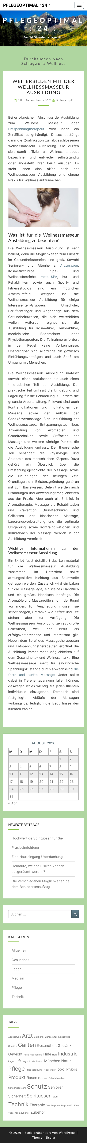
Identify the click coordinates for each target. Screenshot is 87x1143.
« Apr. (13, 803)
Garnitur (12, 1046)
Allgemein (19, 950)
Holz (54, 1054)
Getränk (65, 1045)
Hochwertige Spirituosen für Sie (37, 838)
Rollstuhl (43, 1078)
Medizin (18, 978)
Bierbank (39, 1037)
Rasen (32, 1077)
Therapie (37, 1105)
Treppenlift (67, 1105)
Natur (66, 1061)
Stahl (55, 1096)
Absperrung (14, 1037)
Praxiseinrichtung (25, 847)
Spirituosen (39, 1095)
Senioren (56, 1087)
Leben (16, 969)
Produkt (17, 1077)
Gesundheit (21, 960)
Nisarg (50, 1137)
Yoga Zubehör (22, 1113)
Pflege (17, 987)
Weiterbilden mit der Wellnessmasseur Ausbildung (43, 87)
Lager (11, 1061)
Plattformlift (50, 1069)
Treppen (55, 1105)
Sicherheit (17, 1096)
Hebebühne (36, 1054)
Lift (18, 1061)
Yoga (11, 1113)
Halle (26, 1054)
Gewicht (15, 1054)
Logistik (26, 1061)
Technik (18, 997)
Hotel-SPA (49, 277)
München (52, 1061)
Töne (76, 1105)
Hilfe (47, 1054)
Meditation (37, 1061)
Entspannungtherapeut (26, 129)
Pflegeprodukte (34, 1069)
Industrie (67, 1054)
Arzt (27, 1035)
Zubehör (37, 1112)
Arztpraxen (69, 265)
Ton (48, 1105)
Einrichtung (64, 1037)
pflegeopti (64, 100)
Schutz (37, 1086)
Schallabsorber (57, 1078)
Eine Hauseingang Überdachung (38, 857)
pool (61, 1069)
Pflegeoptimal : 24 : (26, 5)
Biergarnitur (51, 1037)
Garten (27, 1045)
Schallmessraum (17, 1088)
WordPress (67, 1132)
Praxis (71, 1069)
